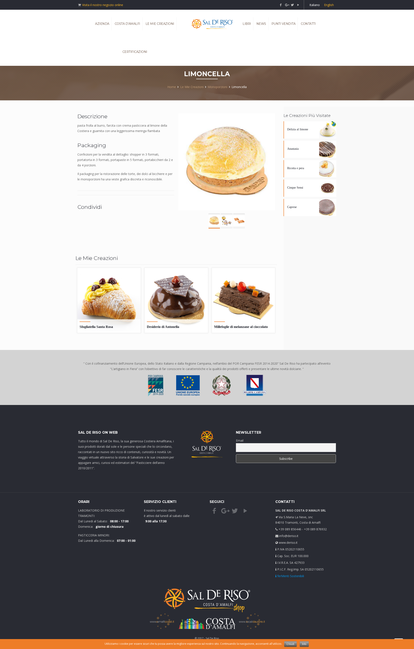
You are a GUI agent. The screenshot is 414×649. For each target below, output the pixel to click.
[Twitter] (292, 5)
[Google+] (286, 5)
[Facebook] (281, 5)
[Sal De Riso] (212, 24)
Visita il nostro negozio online (102, 5)
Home (171, 87)
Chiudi (290, 644)
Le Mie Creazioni (192, 87)
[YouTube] (298, 5)
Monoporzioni (217, 87)
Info (304, 644)
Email (239, 440)
